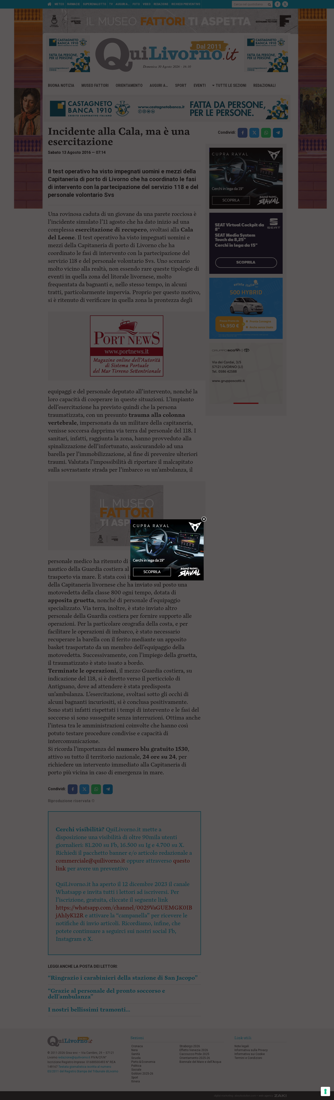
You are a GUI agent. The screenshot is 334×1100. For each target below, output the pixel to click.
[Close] (203, 519)
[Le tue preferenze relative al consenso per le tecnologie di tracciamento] (325, 1091)
